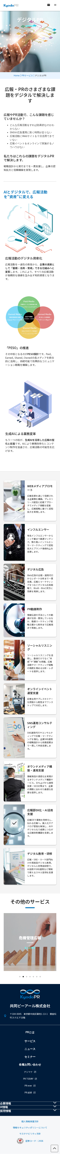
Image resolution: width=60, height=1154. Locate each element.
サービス (30, 1041)
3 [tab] (26, 976)
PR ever (28, 1085)
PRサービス (27, 75)
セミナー (30, 1057)
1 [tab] (20, 976)
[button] (54, 1148)
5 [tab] (33, 976)
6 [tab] (37, 976)
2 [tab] (23, 979)
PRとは (30, 1032)
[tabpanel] (30, 942)
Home (17, 75)
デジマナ (28, 1072)
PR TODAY (28, 1078)
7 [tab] (40, 976)
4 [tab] (30, 976)
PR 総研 (28, 1092)
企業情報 (5, 1103)
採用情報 (5, 1111)
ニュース (30, 1049)
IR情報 (4, 1107)
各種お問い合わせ (30, 1065)
